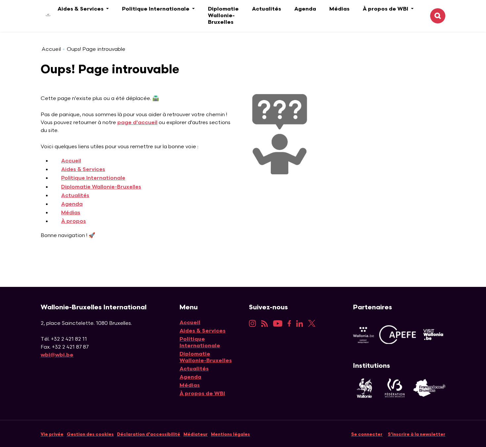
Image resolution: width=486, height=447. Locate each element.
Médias (339, 9)
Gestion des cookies (90, 434)
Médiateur (195, 434)
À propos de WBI (202, 394)
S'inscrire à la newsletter (416, 434)
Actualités (266, 9)
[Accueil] (43, 16)
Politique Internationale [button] (156, 9)
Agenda (305, 9)
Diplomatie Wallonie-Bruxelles (223, 15)
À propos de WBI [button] (386, 9)
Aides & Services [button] (81, 9)
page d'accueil (137, 123)
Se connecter (367, 434)
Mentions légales (230, 434)
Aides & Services (83, 169)
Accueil (51, 49)
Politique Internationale (93, 178)
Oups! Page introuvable (96, 49)
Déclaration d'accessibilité (148, 434)
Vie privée (52, 434)
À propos (73, 221)
